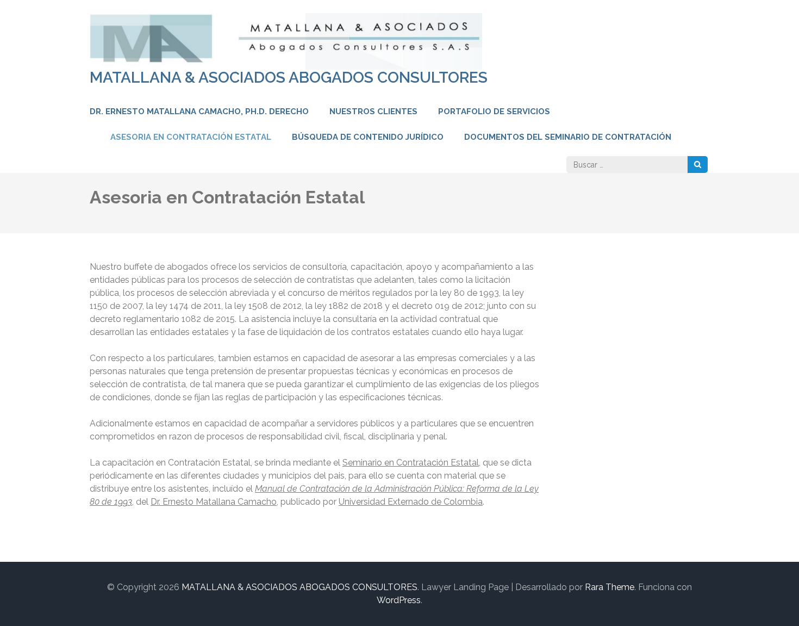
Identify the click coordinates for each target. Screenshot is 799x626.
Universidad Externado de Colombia (411, 502)
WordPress (399, 600)
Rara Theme (609, 587)
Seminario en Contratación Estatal (410, 462)
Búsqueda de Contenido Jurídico (368, 137)
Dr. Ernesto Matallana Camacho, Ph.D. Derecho (199, 111)
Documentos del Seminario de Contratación (567, 137)
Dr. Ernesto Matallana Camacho (214, 502)
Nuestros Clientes (373, 111)
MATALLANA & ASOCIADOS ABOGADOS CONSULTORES (289, 77)
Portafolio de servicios (494, 111)
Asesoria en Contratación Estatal (190, 137)
